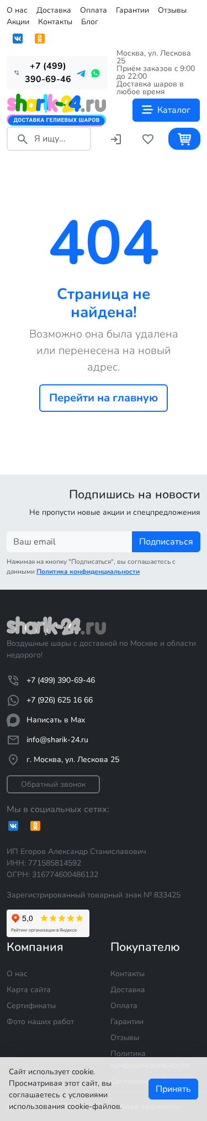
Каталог (173, 110)
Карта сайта (29, 989)
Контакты (55, 22)
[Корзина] (184, 138)
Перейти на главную (103, 397)
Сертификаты (31, 1005)
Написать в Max (55, 720)
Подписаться (166, 542)
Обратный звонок (53, 784)
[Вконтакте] (18, 39)
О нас (17, 10)
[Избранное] (148, 138)
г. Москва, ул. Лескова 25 (72, 759)
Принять (173, 1089)
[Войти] (116, 138)
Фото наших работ (40, 1021)
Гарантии (132, 10)
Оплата (93, 10)
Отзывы (172, 10)
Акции (18, 22)
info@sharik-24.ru (57, 739)
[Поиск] (22, 138)
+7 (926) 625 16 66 (59, 700)
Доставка (53, 10)
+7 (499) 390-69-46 (60, 680)
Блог (89, 22)
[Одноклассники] (40, 39)
